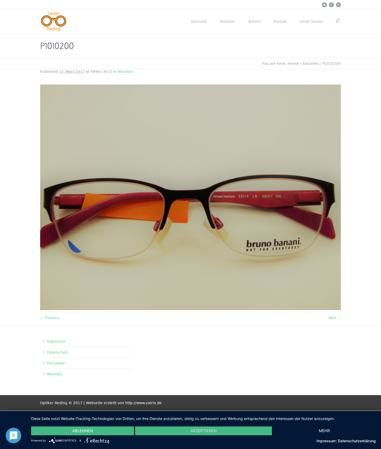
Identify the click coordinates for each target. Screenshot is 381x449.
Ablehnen (82, 430)
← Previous (49, 317)
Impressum (56, 341)
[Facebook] (331, 4)
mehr (324, 430)
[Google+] (338, 4)
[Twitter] (324, 4)
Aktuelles (310, 63)
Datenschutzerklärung (357, 441)
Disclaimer (56, 363)
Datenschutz (57, 352)
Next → (334, 317)
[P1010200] (190, 197)
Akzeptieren (203, 430)
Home (293, 63)
